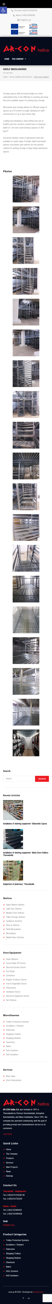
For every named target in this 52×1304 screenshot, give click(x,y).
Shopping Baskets (13, 1038)
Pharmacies (11, 988)
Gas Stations (11, 1000)
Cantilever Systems (14, 921)
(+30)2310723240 (28, 10)
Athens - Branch (9, 1206)
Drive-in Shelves (12, 925)
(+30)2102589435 (28, 15)
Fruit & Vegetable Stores (16, 983)
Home (5, 77)
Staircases (10, 1030)
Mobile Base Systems (15, 937)
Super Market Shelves (15, 904)
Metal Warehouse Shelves (21, 77)
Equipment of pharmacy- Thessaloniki (18, 884)
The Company (11, 1154)
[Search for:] (19, 779)
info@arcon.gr (25, 20)
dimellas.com (38, 1292)
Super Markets (12, 959)
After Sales (10, 1076)
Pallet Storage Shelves (15, 917)
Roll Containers (12, 1054)
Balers (8, 1046)
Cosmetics (10, 975)
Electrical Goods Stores (16, 967)
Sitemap (9, 1176)
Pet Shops (10, 971)
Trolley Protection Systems (17, 1022)
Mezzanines (11, 933)
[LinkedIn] (29, 1298)
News (8, 1171)
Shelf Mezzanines (13, 929)
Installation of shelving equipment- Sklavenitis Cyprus (25, 823)
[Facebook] (23, 1298)
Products (10, 1158)
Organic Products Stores (16, 979)
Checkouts (10, 1042)
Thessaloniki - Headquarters (14, 1191)
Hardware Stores (13, 992)
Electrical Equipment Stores (17, 996)
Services (9, 1162)
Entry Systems (12, 1050)
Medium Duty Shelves (15, 913)
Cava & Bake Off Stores (16, 963)
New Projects (12, 1167)
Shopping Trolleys (13, 1034)
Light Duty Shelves (14, 908)
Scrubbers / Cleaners (15, 1026)
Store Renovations (13, 1080)
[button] (3, 10)
